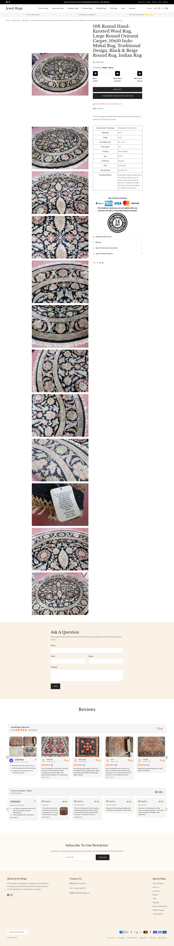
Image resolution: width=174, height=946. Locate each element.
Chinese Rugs (87, 8)
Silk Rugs (113, 8)
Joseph (145, 759)
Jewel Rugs (14, 937)
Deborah (50, 759)
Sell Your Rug (152, 938)
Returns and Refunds (160, 906)
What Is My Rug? (162, 938)
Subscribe (102, 857)
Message (54, 667)
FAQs (159, 2)
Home (8, 20)
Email (53, 656)
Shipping (156, 902)
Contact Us (165, 2)
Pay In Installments (132, 938)
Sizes (123, 8)
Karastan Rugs (73, 8)
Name (53, 645)
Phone (91, 656)
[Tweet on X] (97, 263)
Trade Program (158, 914)
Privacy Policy (121, 938)
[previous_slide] (8, 757)
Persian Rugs (43, 8)
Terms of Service (111, 938)
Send (55, 686)
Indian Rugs (25, 20)
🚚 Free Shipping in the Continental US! (107, 104)
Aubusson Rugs (58, 8)
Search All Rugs (158, 883)
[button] (45, 777)
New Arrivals (141, 2)
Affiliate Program (159, 910)
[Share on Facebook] (100, 263)
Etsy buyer (82, 759)
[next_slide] (166, 757)
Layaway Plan (143, 938)
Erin (112, 759)
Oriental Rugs (101, 8)
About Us (154, 2)
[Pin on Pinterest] (103, 263)
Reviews (148, 2)
